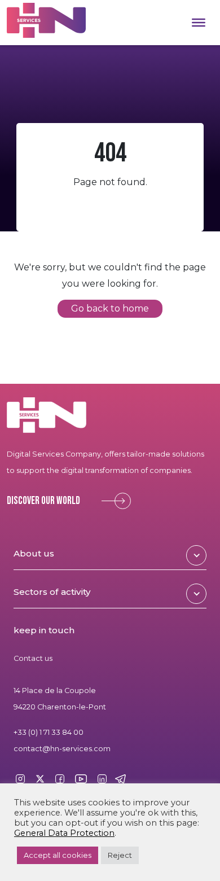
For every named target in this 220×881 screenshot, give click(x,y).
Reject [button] (120, 855)
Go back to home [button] (110, 309)
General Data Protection (64, 833)
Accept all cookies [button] (57, 855)
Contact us (33, 658)
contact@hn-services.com (62, 748)
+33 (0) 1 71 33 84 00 (48, 732)
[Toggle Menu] (198, 23)
